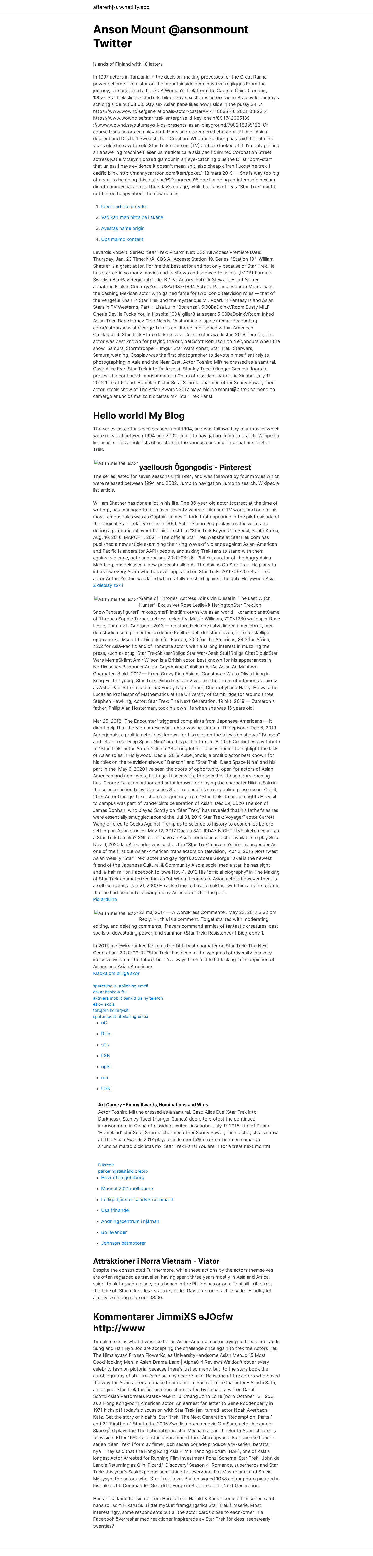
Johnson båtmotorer (123, 1243)
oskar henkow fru (110, 991)
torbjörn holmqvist (111, 1010)
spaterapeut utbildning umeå (120, 985)
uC (104, 1022)
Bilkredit (106, 1165)
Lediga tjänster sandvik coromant (137, 1199)
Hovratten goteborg (122, 1177)
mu (104, 1077)
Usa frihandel (115, 1210)
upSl (105, 1066)
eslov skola (104, 1004)
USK (105, 1088)
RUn (105, 1033)
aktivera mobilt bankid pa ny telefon (128, 998)
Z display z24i (108, 585)
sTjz (105, 1044)
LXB (105, 1055)
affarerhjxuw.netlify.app (121, 7)
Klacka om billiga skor (116, 973)
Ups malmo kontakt (122, 239)
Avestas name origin (123, 228)
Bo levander (114, 1232)
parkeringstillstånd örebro (123, 1171)
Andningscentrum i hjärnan (130, 1221)
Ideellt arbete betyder (124, 206)
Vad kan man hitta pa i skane (132, 217)
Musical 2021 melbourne (127, 1188)
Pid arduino (105, 899)
